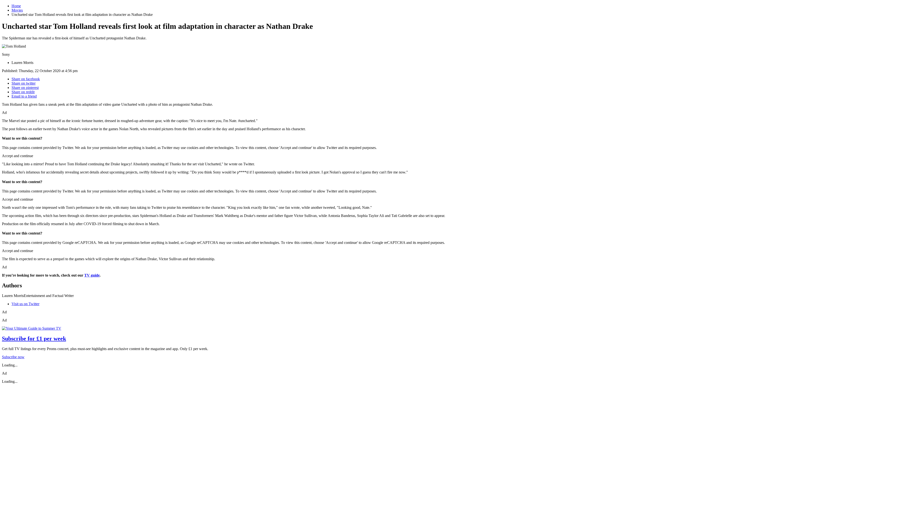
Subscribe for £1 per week (34, 338)
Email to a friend (24, 96)
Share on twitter (24, 83)
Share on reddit (23, 92)
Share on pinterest (25, 88)
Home (16, 6)
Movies (17, 10)
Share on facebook (26, 79)
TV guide (92, 275)
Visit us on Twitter (25, 304)
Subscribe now (13, 357)
